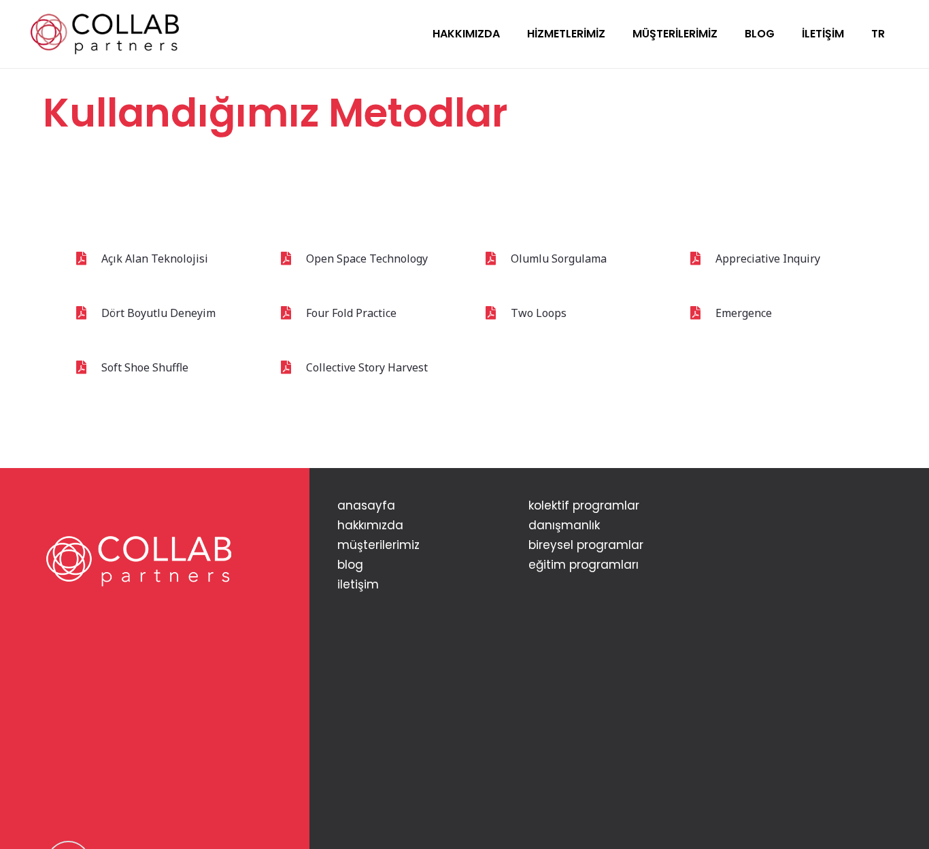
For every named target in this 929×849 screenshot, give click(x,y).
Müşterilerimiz (378, 545)
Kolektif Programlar (583, 505)
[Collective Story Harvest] (292, 367)
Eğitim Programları (583, 564)
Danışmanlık (564, 525)
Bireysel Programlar (585, 545)
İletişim (358, 584)
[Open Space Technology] (292, 258)
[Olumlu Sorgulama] (497, 258)
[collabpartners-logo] (105, 34)
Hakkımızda (370, 525)
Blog (350, 564)
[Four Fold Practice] (292, 313)
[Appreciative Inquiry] (701, 258)
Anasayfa (366, 505)
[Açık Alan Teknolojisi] (87, 258)
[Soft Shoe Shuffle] (87, 367)
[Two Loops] (497, 313)
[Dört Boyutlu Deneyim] (87, 313)
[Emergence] (701, 313)
